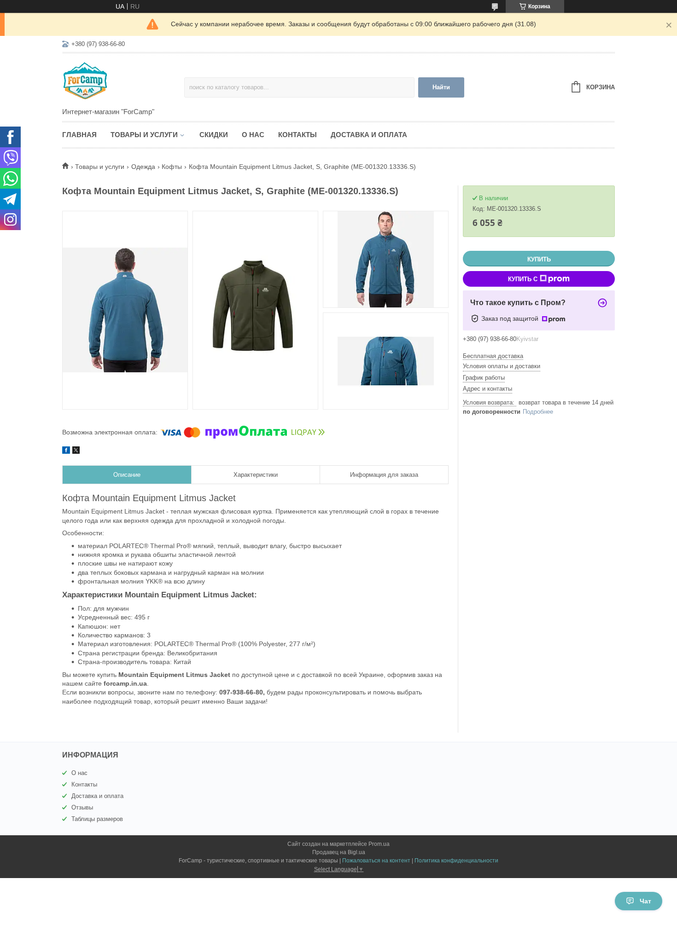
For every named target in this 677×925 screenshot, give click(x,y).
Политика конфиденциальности (456, 860)
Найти (441, 87)
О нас (253, 134)
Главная (79, 134)
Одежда (143, 166)
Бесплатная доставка (493, 356)
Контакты (297, 134)
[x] (76, 451)
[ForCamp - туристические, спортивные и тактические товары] (123, 81)
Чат (645, 901)
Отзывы (82, 807)
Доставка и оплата (369, 134)
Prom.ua (379, 844)
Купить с (522, 279)
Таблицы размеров (97, 818)
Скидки (213, 134)
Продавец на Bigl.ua (338, 852)
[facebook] (66, 451)
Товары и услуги (144, 134)
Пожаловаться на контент (376, 860)
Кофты (172, 166)
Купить (539, 259)
